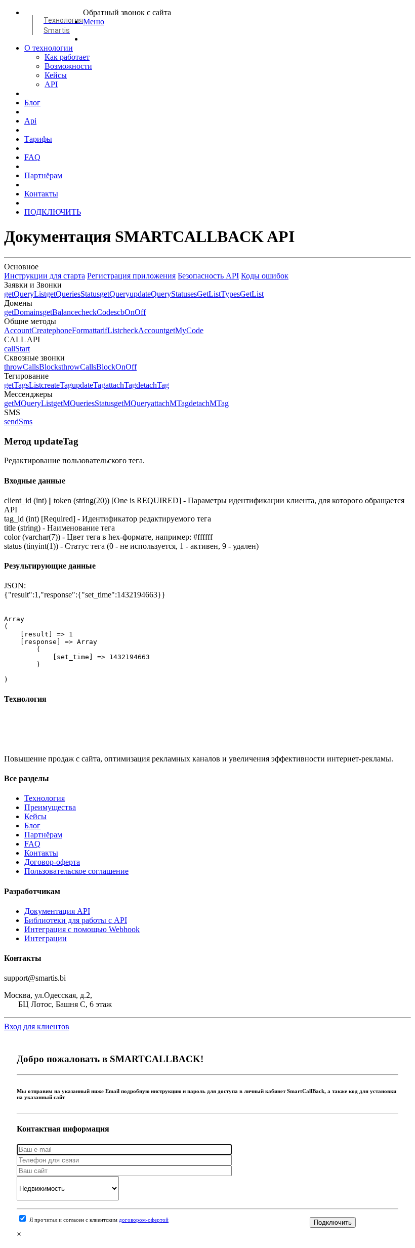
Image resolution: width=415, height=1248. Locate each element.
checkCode (96, 312)
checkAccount (142, 330)
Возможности (68, 66)
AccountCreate (28, 330)
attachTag (120, 385)
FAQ (32, 157)
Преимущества (50, 807)
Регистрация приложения (131, 275)
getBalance (60, 312)
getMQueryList (28, 403)
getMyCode (184, 330)
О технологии (48, 48)
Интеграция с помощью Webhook (82, 929)
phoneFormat (73, 330)
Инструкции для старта (44, 275)
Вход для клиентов (36, 1026)
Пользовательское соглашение (76, 871)
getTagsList (22, 385)
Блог (32, 102)
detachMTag (209, 403)
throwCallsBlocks (32, 367)
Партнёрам (43, 175)
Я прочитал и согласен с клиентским (99, 1220)
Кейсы (56, 75)
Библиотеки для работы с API (75, 920)
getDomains (23, 312)
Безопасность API (208, 275)
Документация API (57, 911)
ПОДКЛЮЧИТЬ (52, 212)
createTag (56, 385)
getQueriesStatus (73, 294)
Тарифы (38, 139)
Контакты (41, 193)
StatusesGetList (196, 294)
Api (30, 120)
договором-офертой (144, 1220)
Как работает (67, 57)
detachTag (152, 385)
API (51, 84)
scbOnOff (130, 312)
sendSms (18, 421)
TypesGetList (242, 294)
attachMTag (170, 403)
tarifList (107, 330)
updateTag (88, 385)
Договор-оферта (52, 862)
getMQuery (132, 403)
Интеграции (45, 938)
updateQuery (150, 294)
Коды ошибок (264, 275)
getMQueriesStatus (83, 403)
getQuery (115, 294)
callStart (17, 348)
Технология (44, 798)
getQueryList (25, 294)
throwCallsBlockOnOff (99, 367)
